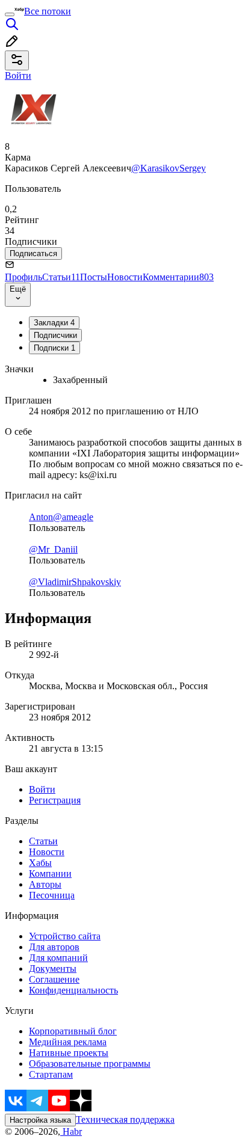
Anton (41, 517)
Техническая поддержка (125, 1119)
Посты (93, 277)
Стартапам (51, 1074)
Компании (50, 873)
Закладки (54, 322)
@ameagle (73, 517)
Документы (52, 968)
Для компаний (58, 958)
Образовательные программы (89, 1063)
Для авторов (54, 947)
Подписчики (55, 335)
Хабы (40, 863)
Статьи (61, 277)
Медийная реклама (68, 1042)
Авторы (45, 884)
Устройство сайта (65, 936)
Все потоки (47, 11)
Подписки (54, 347)
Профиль (23, 277)
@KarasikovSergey (168, 168)
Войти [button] (18, 75)
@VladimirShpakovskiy (75, 582)
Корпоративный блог (73, 1031)
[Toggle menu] (9, 14)
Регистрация (55, 800)
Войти (42, 789)
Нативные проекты (68, 1053)
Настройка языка (40, 1120)
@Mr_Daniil (53, 549)
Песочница (52, 895)
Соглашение (54, 979)
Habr (71, 1131)
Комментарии (178, 277)
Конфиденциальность (73, 990)
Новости (125, 277)
